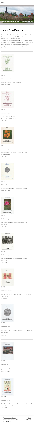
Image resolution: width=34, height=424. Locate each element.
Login (29, 418)
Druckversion (8, 418)
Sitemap (14, 418)
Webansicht (28, 419)
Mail (19, 40)
